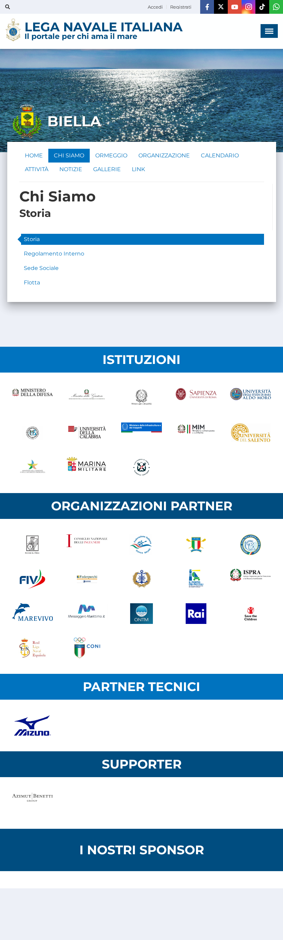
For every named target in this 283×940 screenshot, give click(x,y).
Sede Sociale (41, 268)
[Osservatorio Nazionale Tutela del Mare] (141, 613)
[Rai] (196, 613)
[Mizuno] (32, 725)
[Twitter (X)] (221, 7)
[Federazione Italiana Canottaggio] (196, 544)
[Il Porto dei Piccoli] (196, 579)
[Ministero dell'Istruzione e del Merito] (196, 433)
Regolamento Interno (54, 253)
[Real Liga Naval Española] (32, 648)
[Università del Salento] (250, 433)
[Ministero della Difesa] (32, 398)
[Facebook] (207, 7)
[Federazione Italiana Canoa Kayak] (141, 544)
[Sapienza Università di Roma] (196, 398)
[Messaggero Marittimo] (87, 613)
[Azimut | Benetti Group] (32, 803)
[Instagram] (248, 7)
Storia (32, 239)
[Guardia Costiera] (141, 467)
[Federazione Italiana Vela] (32, 579)
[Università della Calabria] (87, 433)
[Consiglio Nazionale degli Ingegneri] (87, 544)
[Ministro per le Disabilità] (141, 398)
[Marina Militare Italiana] (87, 467)
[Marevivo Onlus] (32, 613)
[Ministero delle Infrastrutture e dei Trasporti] (141, 433)
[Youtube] (235, 7)
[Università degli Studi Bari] (250, 398)
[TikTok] (262, 7)
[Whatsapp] (276, 7)
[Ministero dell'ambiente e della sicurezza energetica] (32, 467)
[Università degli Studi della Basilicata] (32, 433)
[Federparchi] (87, 579)
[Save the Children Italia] (250, 613)
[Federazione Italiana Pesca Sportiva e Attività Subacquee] (250, 544)
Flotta (32, 282)
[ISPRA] (250, 579)
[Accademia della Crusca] (32, 544)
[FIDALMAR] (141, 579)
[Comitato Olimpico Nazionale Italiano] (87, 648)
